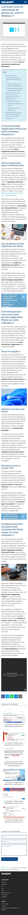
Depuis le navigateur (13, 101)
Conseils (4, 884)
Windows (4, 897)
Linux (3, 888)
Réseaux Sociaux (6, 892)
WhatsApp (4, 894)
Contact (4, 906)
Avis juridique (5, 904)
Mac (3, 890)
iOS (2, 886)
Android (4, 882)
